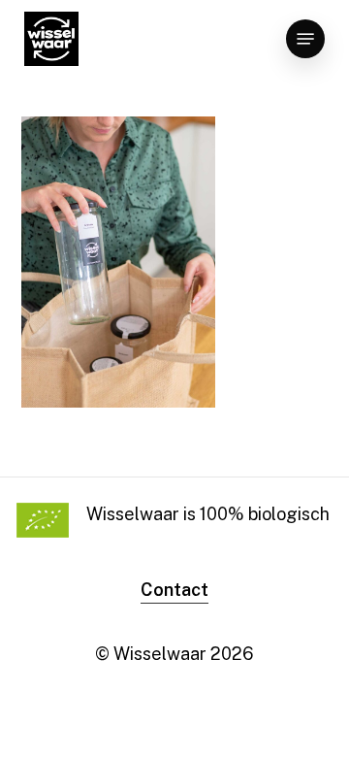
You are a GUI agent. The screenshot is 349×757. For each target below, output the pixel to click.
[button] (305, 39)
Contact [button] (174, 589)
